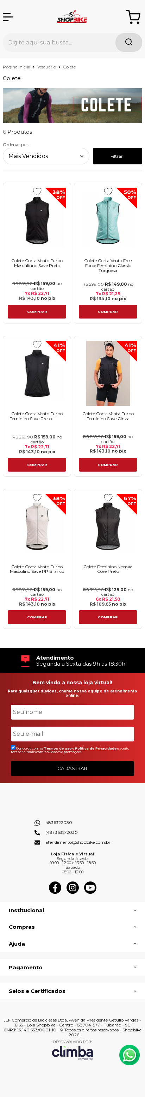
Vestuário (47, 66)
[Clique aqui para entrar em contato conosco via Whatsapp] (129, 1055)
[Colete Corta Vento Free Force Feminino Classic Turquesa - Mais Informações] (108, 220)
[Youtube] (90, 892)
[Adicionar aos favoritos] (37, 191)
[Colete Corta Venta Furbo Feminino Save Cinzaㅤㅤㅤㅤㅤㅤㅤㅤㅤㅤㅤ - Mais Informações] (108, 373)
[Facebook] (55, 892)
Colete (69, 66)
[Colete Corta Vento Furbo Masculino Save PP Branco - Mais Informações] (37, 526)
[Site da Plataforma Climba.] (72, 1050)
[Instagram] (73, 892)
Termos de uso (58, 748)
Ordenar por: (16, 144)
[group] (72, 661)
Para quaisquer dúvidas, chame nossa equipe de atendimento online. (72, 693)
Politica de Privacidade (95, 748)
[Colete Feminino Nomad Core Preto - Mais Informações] (108, 526)
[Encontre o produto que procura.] (128, 42)
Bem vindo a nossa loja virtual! (72, 682)
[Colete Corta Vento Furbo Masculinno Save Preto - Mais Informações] (37, 220)
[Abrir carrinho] (133, 17)
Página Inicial (17, 66)
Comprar (37, 312)
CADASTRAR (72, 768)
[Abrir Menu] (8, 17)
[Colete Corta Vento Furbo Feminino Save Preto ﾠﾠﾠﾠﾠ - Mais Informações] (37, 373)
